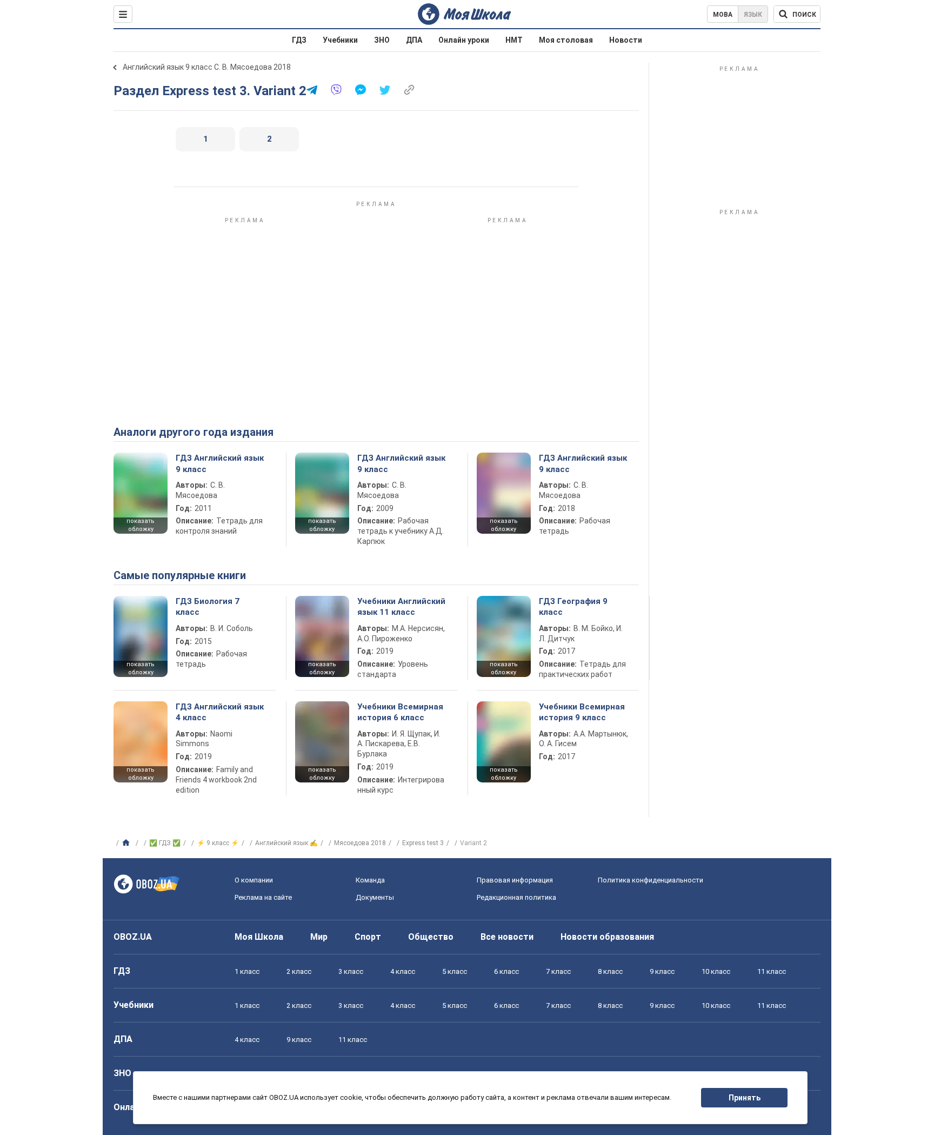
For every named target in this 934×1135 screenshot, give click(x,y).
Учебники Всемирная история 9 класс (582, 712)
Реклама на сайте (263, 897)
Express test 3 (423, 843)
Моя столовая (566, 40)
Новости (625, 40)
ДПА (414, 40)
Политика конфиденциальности (650, 880)
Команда (370, 880)
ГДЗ (299, 40)
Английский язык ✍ (286, 843)
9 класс (662, 971)
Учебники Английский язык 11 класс (401, 606)
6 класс (506, 971)
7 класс (558, 971)
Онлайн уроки (463, 40)
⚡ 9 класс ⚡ (218, 843)
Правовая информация (515, 880)
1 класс (247, 971)
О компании (254, 880)
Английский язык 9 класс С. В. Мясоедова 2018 (207, 67)
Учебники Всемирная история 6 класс (400, 712)
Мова (722, 14)
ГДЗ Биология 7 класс (207, 606)
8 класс (610, 971)
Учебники (340, 40)
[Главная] (127, 843)
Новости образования (607, 937)
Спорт (368, 937)
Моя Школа (259, 937)
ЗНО (382, 40)
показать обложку (140, 525)
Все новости (507, 937)
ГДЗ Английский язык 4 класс (220, 712)
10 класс (716, 971)
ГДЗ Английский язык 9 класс (220, 463)
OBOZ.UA (133, 937)
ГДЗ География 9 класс (573, 606)
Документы (375, 897)
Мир (319, 937)
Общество (430, 937)
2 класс (298, 971)
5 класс (454, 971)
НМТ (514, 40)
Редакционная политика (516, 897)
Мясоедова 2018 (360, 843)
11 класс (771, 971)
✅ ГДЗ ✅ (165, 843)
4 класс (402, 971)
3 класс (350, 971)
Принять (744, 1097)
